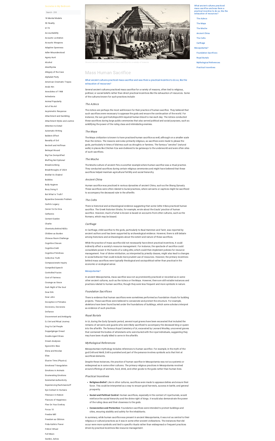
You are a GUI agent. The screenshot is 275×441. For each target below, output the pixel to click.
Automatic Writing (53, 131)
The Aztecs (202, 18)
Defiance (49, 311)
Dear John (50, 297)
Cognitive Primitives (54, 253)
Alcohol (48, 62)
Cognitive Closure (53, 243)
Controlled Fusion (53, 272)
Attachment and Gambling (57, 116)
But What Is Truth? (54, 194)
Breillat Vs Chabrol (53, 175)
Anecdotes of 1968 (54, 91)
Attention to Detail (53, 126)
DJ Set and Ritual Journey (57, 321)
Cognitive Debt (52, 248)
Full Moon (49, 434)
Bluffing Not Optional (55, 160)
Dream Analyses (53, 341)
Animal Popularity (53, 101)
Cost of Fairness (53, 277)
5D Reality (50, 23)
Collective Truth (52, 258)
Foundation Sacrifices (207, 53)
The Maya (201, 23)
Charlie (48, 223)
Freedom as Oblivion (54, 419)
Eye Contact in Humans (56, 390)
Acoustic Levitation (54, 38)
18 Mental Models (53, 18)
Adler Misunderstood (55, 52)
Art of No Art (51, 106)
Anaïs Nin (49, 87)
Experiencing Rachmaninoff (58, 385)
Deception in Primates (55, 302)
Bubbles (49, 179)
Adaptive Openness (54, 47)
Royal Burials (203, 58)
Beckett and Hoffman (55, 145)
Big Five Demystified (55, 155)
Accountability (52, 33)
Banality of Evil (52, 140)
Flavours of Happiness (55, 400)
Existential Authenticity (56, 380)
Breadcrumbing (52, 165)
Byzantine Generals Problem (58, 199)
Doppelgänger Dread (54, 331)
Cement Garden (52, 219)
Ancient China (203, 33)
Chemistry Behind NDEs (56, 228)
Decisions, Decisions (55, 307)
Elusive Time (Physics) (56, 360)
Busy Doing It (51, 189)
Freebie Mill (50, 414)
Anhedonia (50, 96)
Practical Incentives (206, 67)
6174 (47, 28)
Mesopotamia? (201, 48)
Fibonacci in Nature (54, 395)
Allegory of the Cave (54, 72)
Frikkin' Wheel (51, 429)
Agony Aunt (50, 57)
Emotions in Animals (54, 370)
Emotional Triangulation (56, 365)
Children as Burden (54, 233)
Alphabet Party (52, 77)
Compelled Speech (54, 267)
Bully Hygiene (51, 184)
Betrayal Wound (52, 150)
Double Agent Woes (54, 336)
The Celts (201, 38)
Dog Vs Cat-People (54, 326)
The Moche (202, 28)
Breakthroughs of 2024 (56, 170)
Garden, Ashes (52, 439)
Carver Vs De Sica (53, 209)
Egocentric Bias (52, 346)
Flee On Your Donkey (55, 404)
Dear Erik (49, 292)
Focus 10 (49, 409)
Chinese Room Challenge (57, 238)
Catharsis (49, 214)
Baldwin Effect (52, 136)
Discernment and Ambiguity (58, 316)
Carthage (201, 43)
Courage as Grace (53, 282)
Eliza (47, 355)
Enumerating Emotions (55, 375)
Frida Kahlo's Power (54, 424)
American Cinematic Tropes (58, 82)
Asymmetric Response (55, 111)
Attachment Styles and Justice (59, 121)
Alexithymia (50, 67)
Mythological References (208, 62)
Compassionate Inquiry (56, 263)
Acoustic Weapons (54, 42)
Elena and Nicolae (53, 351)
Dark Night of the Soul (55, 287)
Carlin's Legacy (52, 204)
